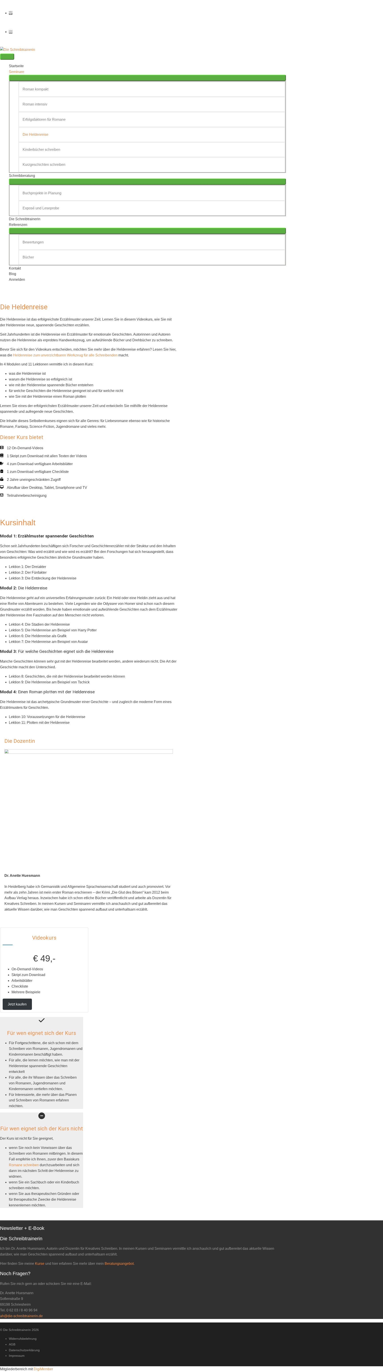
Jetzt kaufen (17, 1004)
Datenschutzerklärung (24, 1350)
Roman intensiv (35, 104)
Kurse (39, 1263)
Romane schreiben (24, 1165)
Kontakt (15, 268)
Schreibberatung (22, 176)
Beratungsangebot (119, 1263)
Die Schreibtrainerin (24, 219)
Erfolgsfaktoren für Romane (44, 119)
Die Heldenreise (35, 134)
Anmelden (17, 279)
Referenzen (18, 225)
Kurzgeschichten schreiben (44, 164)
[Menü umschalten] (147, 78)
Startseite (16, 66)
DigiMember (43, 1369)
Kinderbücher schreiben (41, 149)
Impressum (17, 1355)
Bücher (28, 257)
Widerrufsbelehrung (23, 1338)
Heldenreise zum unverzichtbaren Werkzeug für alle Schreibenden (65, 355)
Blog (12, 274)
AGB (12, 1344)
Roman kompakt (35, 89)
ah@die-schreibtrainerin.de (21, 1316)
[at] (12, 13)
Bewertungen (33, 242)
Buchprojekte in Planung (42, 193)
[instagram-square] (10, 32)
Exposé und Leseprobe (41, 208)
